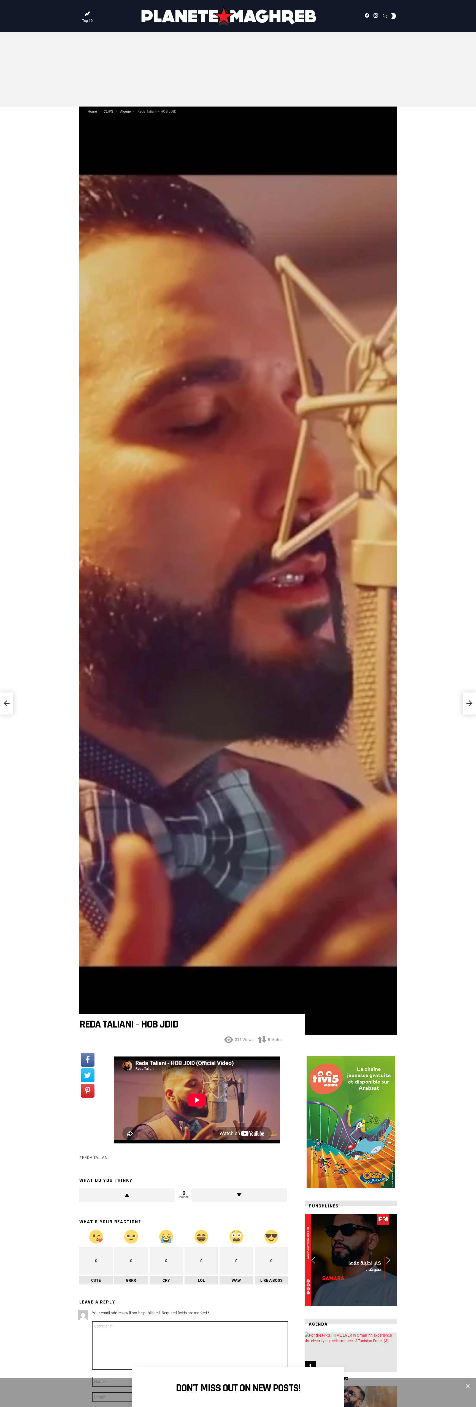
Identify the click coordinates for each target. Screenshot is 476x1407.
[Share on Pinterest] (87, 1091)
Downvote (239, 1195)
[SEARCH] (385, 16)
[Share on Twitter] (87, 1075)
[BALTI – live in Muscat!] (351, 1352)
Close (467, 1386)
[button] (313, 1260)
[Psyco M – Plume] (6, 703)
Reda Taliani (95, 1157)
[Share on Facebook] (87, 1060)
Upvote (127, 1195)
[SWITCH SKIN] (393, 16)
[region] (351, 1260)
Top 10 (87, 20)
